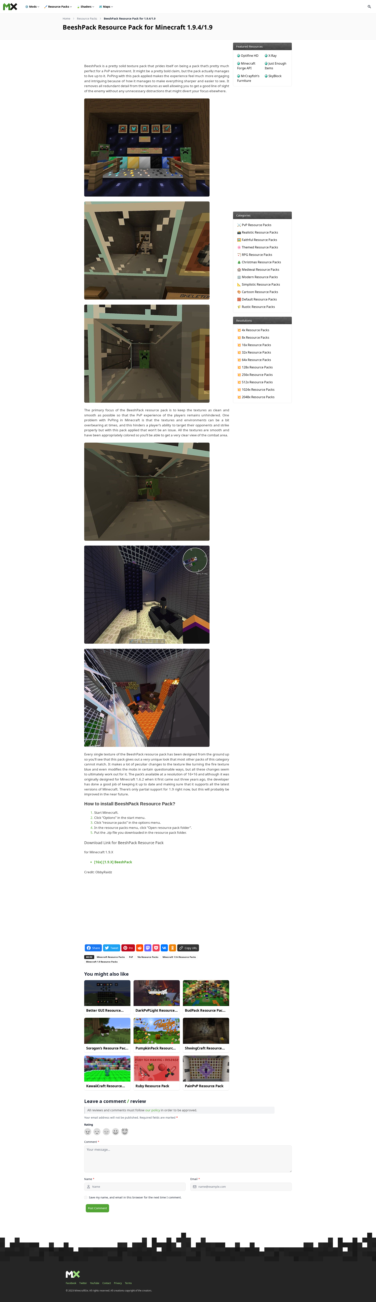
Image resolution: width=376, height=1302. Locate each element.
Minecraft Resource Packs (111, 957)
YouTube (94, 1283)
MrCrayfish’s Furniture (248, 78)
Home (66, 18)
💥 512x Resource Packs (255, 382)
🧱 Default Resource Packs (257, 299)
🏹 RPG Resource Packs (254, 255)
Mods (31, 6)
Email (195, 1179)
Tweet (114, 948)
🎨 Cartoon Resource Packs (257, 292)
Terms (128, 1283)
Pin (131, 948)
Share (96, 948)
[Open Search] (369, 6)
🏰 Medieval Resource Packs (258, 269)
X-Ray (272, 55)
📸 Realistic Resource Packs (257, 232)
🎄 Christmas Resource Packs (259, 262)
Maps (104, 6)
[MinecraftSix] (10, 6)
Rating (88, 1124)
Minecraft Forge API (246, 65)
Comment (91, 1142)
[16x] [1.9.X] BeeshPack (113, 862)
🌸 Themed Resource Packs (257, 247)
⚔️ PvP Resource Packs (254, 225)
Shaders (84, 6)
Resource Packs (56, 6)
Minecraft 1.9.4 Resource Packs (179, 957)
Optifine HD (249, 55)
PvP (131, 957)
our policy (152, 1110)
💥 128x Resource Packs (255, 367)
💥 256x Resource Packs (255, 375)
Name (89, 1179)
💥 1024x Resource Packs (256, 389)
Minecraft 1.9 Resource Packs (102, 961)
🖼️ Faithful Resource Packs (257, 240)
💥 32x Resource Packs (254, 352)
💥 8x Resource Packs (253, 337)
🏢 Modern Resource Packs (257, 277)
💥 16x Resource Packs (254, 345)
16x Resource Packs (147, 957)
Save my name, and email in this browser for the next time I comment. (135, 1197)
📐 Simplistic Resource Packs (258, 284)
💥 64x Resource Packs (254, 360)
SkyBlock (275, 76)
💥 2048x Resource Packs (256, 397)
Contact (106, 1283)
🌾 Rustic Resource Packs (256, 307)
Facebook (71, 1283)
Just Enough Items (275, 65)
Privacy (118, 1283)
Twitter (83, 1283)
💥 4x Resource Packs (253, 330)
